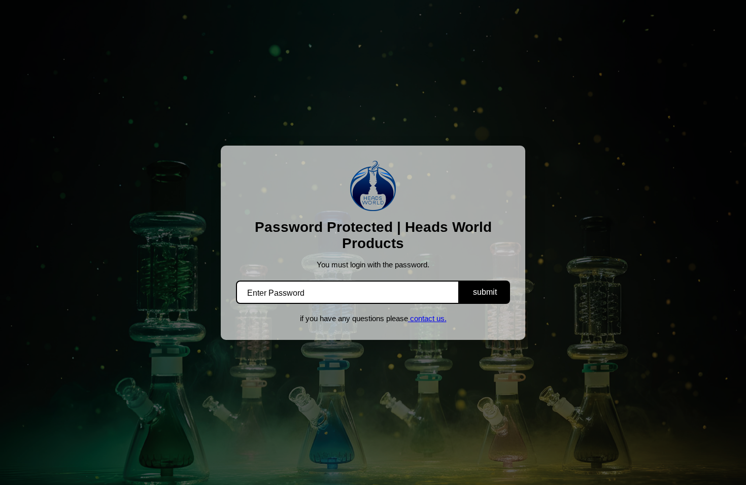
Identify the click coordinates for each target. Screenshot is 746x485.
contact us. (427, 318)
